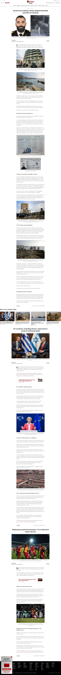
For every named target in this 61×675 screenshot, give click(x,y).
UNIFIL (36, 233)
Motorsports (48, 667)
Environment (37, 666)
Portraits (42, 668)
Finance (31, 665)
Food (36, 668)
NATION (22, 5)
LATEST (14, 5)
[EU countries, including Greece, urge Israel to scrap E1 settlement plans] (7, 316)
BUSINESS (32, 5)
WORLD (29, 5)
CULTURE (39, 5)
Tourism (31, 667)
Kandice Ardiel (26, 235)
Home (29, 8)
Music (42, 666)
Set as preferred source (50, 2)
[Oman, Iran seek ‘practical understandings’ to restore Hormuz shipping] (38, 316)
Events (42, 667)
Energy (31, 666)
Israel (38, 120)
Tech (30, 668)
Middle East (19, 666)
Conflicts (25, 667)
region (7, 3)
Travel (36, 667)
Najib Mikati (27, 176)
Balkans (19, 667)
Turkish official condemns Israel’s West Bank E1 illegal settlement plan (27, 380)
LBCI (39, 192)
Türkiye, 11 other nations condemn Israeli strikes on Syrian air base (52, 323)
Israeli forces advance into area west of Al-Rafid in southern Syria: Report (22, 323)
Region (32, 8)
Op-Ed (52, 665)
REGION (25, 5)
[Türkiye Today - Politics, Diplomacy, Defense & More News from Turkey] (30, 2)
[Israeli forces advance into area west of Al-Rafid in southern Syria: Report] (22, 316)
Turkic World (19, 665)
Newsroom (14, 40)
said (34, 107)
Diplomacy (14, 666)
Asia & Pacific (25, 666)
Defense (14, 665)
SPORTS (43, 5)
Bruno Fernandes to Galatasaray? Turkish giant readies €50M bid (27, 580)
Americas (25, 665)
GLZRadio (32, 100)
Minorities (14, 668)
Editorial (53, 666)
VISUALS (46, 5)
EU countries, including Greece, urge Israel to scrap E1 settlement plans (7, 323)
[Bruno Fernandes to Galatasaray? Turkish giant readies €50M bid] (40, 579)
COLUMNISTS (18, 5)
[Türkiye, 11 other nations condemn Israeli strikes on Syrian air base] (53, 316)
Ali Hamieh (24, 184)
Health (36, 665)
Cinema (42, 665)
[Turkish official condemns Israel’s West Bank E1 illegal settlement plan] (40, 380)
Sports (19, 581)
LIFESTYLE (35, 5)
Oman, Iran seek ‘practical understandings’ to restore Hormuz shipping (37, 323)
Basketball (47, 665)
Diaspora (14, 667)
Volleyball (47, 666)
